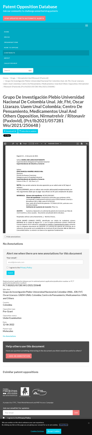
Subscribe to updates (29, 131)
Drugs (12, 78)
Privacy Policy (26, 267)
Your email (12, 258)
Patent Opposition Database (30, 6)
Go (30, 71)
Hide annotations (13, 236)
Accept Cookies (54, 431)
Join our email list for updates (16, 408)
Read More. (63, 425)
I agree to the (20, 267)
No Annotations (9, 336)
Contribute (9, 53)
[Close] (88, 423)
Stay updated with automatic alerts (24, 18)
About (7, 58)
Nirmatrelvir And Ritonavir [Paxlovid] (33, 78)
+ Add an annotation (18, 356)
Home (6, 32)
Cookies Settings (37, 431)
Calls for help (10, 63)
